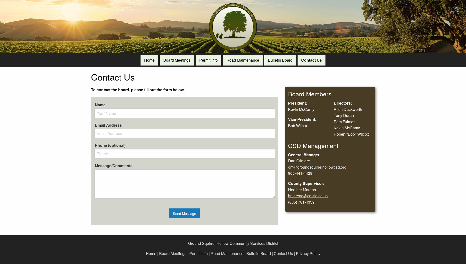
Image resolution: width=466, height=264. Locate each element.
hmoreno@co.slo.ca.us (308, 195)
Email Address (108, 125)
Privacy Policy (308, 253)
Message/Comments (114, 165)
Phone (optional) (110, 145)
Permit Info (198, 253)
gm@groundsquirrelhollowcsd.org (317, 167)
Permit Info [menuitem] (208, 60)
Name (100, 104)
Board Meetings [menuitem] (177, 60)
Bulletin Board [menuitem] (280, 60)
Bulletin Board (258, 253)
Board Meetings (172, 253)
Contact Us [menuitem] (311, 60)
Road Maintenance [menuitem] (242, 60)
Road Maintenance (227, 253)
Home (151, 253)
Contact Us (283, 253)
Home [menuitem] (149, 60)
